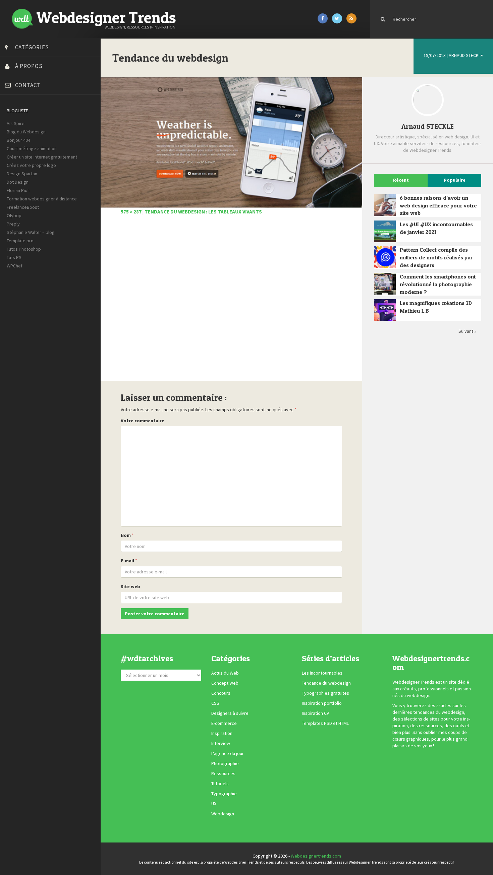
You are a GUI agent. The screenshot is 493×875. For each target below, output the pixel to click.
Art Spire (15, 123)
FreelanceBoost (23, 207)
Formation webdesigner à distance (42, 199)
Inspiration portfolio (322, 703)
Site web (130, 586)
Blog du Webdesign (26, 132)
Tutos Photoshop (24, 249)
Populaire (454, 180)
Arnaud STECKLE (466, 55)
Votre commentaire (142, 421)
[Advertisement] (231, 301)
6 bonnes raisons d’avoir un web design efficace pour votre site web (438, 205)
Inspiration (221, 734)
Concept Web (224, 683)
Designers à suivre (230, 713)
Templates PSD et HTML (325, 724)
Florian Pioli (18, 190)
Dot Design (18, 182)
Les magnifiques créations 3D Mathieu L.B (436, 307)
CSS (215, 703)
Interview (220, 744)
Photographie (225, 764)
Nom (126, 535)
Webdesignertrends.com (316, 856)
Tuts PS (14, 257)
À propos (29, 66)
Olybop (14, 215)
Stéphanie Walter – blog (31, 232)
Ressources (223, 774)
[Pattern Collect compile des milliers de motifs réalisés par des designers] (385, 257)
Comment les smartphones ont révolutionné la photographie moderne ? (438, 284)
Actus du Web (225, 673)
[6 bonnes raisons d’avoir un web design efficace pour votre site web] (385, 205)
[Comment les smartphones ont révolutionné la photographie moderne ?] (385, 284)
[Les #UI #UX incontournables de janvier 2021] (385, 231)
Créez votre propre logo (31, 165)
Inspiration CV (315, 713)
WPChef (14, 266)
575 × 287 (131, 211)
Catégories (32, 47)
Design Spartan (22, 174)
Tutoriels (220, 784)
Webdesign (222, 814)
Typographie (224, 794)
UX (213, 804)
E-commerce (224, 724)
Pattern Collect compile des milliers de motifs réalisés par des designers (436, 257)
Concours (220, 693)
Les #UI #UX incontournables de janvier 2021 (436, 228)
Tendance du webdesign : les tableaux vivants (203, 211)
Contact (28, 85)
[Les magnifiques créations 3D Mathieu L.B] (385, 310)
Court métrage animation (32, 148)
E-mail (127, 561)
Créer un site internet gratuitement (42, 157)
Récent (401, 180)
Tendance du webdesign (326, 683)
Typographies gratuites (325, 693)
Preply (13, 224)
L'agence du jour (227, 754)
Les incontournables (322, 673)
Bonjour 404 (18, 140)
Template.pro (20, 241)
